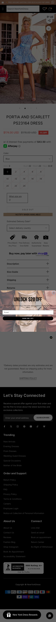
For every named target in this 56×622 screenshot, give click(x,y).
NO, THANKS (28, 324)
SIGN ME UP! (28, 318)
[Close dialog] (53, 292)
